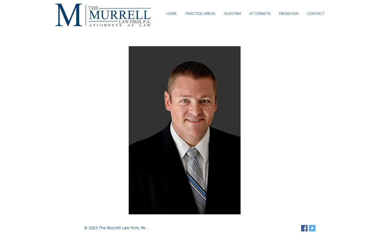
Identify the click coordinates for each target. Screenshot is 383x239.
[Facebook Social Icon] (304, 228)
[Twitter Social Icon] (312, 228)
